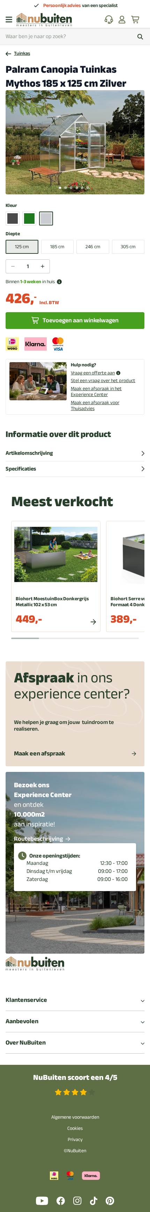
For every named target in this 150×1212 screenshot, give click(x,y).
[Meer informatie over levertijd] (59, 281)
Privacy (75, 1139)
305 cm (128, 246)
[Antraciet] (13, 218)
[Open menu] (9, 19)
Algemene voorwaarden (75, 1117)
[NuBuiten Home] (44, 19)
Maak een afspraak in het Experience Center (96, 391)
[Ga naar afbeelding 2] (65, 187)
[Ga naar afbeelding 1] (60, 188)
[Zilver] (46, 218)
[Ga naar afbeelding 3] (71, 187)
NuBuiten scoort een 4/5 (75, 1077)
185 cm (57, 246)
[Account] (122, 19)
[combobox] (75, 36)
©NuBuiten (75, 1150)
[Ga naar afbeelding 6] (87, 187)
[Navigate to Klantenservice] (109, 19)
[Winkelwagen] (135, 19)
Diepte (13, 234)
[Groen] (29, 218)
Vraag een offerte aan (93, 373)
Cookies (75, 1128)
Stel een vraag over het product (103, 380)
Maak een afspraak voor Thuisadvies (95, 405)
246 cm (92, 246)
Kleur (11, 206)
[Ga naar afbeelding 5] (82, 187)
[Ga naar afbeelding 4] (76, 187)
